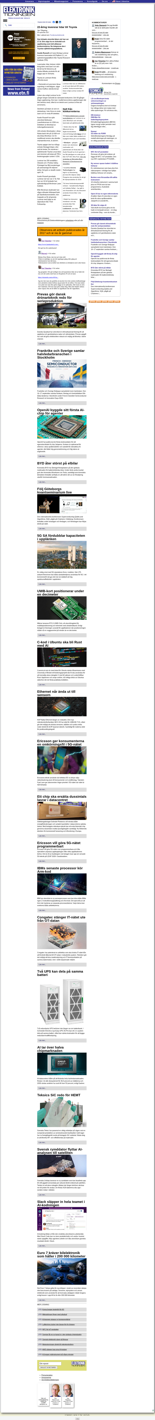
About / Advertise (122, 1)
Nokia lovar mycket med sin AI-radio (103, 77)
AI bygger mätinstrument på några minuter (57, 1354)
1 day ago (106, 35)
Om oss (105, 1)
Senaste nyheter (100, 218)
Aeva (79, 134)
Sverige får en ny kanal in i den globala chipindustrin (62, 1334)
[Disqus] (62, 263)
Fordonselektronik (57, 35)
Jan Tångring (100, 61)
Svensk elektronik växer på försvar (55, 1339)
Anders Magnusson (103, 52)
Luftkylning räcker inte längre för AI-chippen (58, 1324)
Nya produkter (98, 147)
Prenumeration (47, 1375)
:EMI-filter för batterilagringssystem (99, 117)
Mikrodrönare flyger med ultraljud (54, 1314)
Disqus (117, 83)
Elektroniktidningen (98, 57)
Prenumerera (78, 1)
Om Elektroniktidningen (50, 1380)
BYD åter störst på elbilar (101, 268)
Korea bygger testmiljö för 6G (53, 1309)
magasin (40, 223)
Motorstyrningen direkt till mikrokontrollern (57, 1344)
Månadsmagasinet (61, 1)
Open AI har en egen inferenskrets (104, 194)
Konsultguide (92, 1)
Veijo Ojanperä (100, 25)
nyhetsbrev (69, 220)
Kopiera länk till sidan (44, 22)
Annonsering (46, 1377)
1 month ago (115, 68)
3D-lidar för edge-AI (98, 205)
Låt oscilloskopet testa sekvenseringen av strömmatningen (100, 101)
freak (97, 39)
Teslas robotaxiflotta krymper (101, 68)
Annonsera (29, 1)
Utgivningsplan (44, 1)
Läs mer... (42, 344)
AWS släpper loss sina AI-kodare (54, 1349)
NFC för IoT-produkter (50, 1329)
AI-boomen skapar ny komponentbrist (56, 1319)
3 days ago (108, 57)
